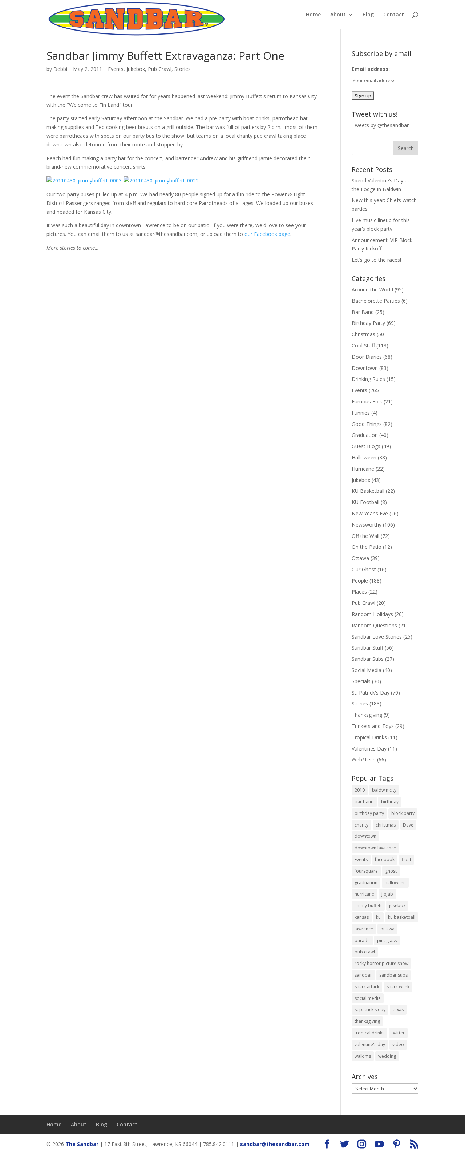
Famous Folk (367, 401)
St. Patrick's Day (370, 692)
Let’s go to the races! (376, 259)
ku (378, 917)
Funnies (361, 412)
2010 (360, 790)
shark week (398, 987)
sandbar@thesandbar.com (275, 1144)
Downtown (365, 368)
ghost (391, 871)
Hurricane (363, 468)
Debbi (60, 68)
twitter (398, 1033)
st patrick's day (370, 1009)
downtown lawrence (375, 848)
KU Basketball (368, 490)
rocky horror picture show (381, 963)
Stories (182, 68)
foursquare (366, 871)
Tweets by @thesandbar (380, 125)
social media (368, 998)
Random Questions (374, 625)
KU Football (365, 502)
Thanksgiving (367, 714)
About (338, 15)
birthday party (369, 813)
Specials (361, 681)
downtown (365, 836)
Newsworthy (366, 524)
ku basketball (401, 917)
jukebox (397, 905)
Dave (408, 825)
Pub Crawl (159, 68)
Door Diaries (367, 356)
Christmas (363, 334)
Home (313, 15)
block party (403, 813)
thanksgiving (367, 1021)
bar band (364, 802)
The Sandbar (81, 1144)
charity (361, 825)
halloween (395, 883)
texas (398, 1009)
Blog (368, 15)
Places (359, 591)
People (360, 580)
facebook (385, 859)
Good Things (367, 424)
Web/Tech (364, 759)
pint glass (387, 940)
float (406, 859)
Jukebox (135, 68)
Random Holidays (372, 614)
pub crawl (365, 952)
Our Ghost (364, 569)
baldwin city (384, 790)
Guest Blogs (366, 446)
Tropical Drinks (369, 737)
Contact (393, 15)
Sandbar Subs (368, 658)
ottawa (387, 929)
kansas (362, 917)
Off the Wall (365, 535)
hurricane (364, 894)
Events (116, 68)
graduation (366, 883)
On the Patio (366, 546)
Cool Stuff (363, 345)
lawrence (364, 929)
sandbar (363, 975)
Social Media (366, 670)
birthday (390, 802)
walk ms (363, 1056)
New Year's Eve (370, 513)
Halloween (364, 457)
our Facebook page (267, 233)
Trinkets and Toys (373, 726)
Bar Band (363, 312)
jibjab (387, 894)
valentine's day (370, 1044)
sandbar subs (393, 975)
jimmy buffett (368, 905)
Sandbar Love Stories (377, 636)
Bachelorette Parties (376, 300)
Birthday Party (368, 322)
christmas (386, 825)
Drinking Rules (368, 378)
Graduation (365, 434)
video (398, 1044)
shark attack (367, 987)
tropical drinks (369, 1033)
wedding (387, 1056)
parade (362, 940)
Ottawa (360, 558)
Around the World (372, 289)
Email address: (371, 68)
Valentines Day (369, 748)
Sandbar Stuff (367, 647)
